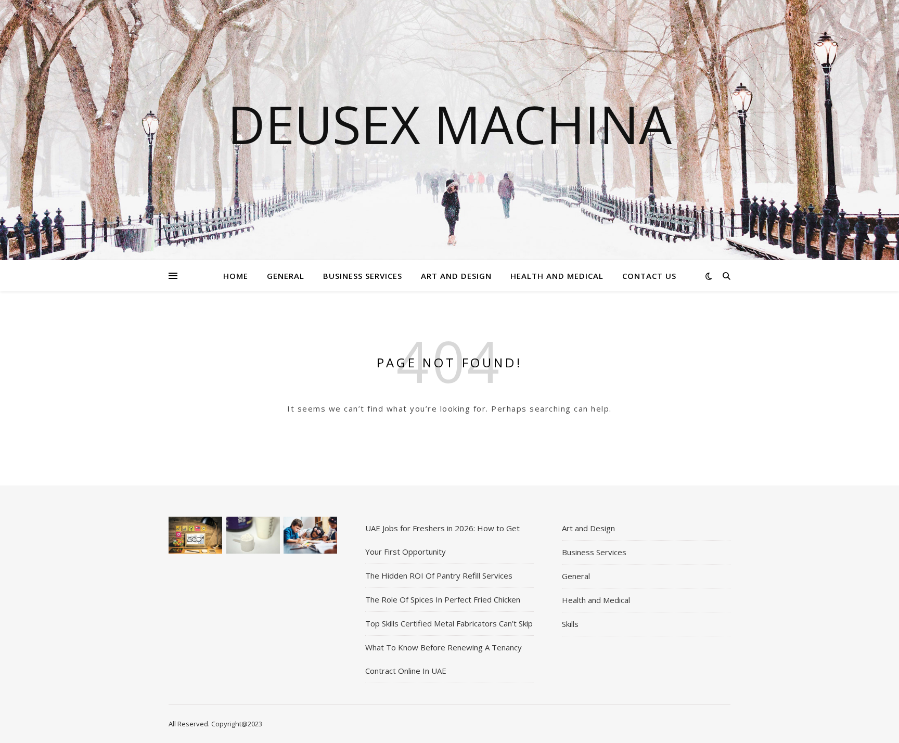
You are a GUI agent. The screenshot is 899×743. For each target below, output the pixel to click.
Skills (570, 624)
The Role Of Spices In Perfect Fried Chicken (442, 599)
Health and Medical (556, 276)
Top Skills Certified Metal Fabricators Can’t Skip (449, 623)
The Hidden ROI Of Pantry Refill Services (438, 575)
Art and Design (456, 276)
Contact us (649, 276)
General (285, 276)
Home (235, 276)
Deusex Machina (449, 124)
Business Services (362, 276)
